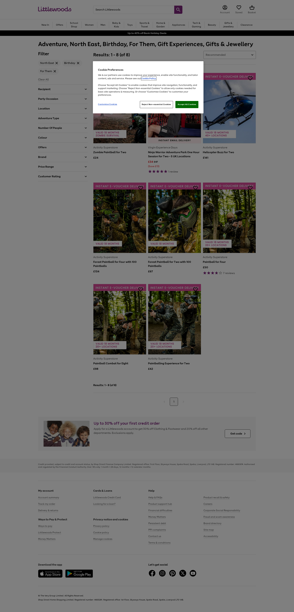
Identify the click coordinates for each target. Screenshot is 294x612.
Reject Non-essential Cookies (156, 104)
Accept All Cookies (187, 104)
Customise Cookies (107, 104)
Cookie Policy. (148, 78)
